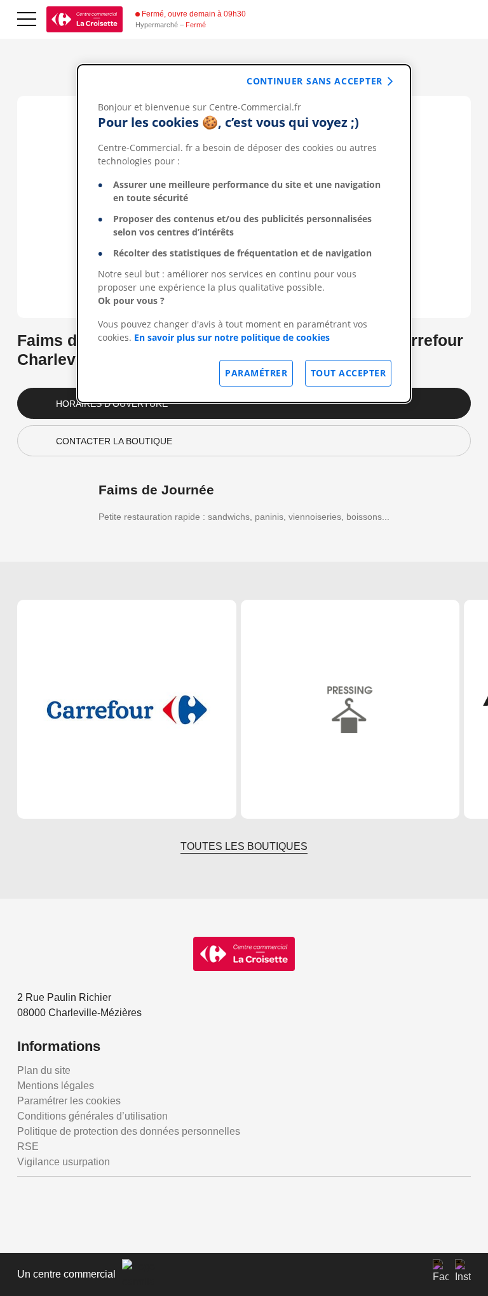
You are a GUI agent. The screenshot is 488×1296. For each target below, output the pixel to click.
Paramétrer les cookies (69, 1100)
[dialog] (244, 233)
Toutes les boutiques (244, 846)
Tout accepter (348, 373)
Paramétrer (256, 373)
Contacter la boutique (114, 441)
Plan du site (44, 1070)
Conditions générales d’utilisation (92, 1116)
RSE (28, 1146)
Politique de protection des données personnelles (128, 1131)
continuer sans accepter (315, 81)
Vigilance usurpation (63, 1161)
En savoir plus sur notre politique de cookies (232, 337)
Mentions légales (55, 1085)
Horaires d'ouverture (112, 404)
